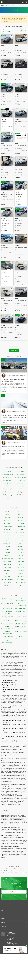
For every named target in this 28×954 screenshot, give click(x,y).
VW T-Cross (7, 570)
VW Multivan (7, 561)
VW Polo (20, 564)
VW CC (21, 529)
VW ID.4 (7, 550)
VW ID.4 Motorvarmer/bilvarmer (7, 627)
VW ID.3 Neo (20, 547)
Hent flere (14, 350)
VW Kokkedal (7, 486)
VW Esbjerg (20, 474)
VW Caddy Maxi (7, 526)
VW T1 (7, 573)
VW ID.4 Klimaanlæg (21, 621)
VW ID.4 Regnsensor (20, 631)
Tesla (12, 873)
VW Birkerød (7, 471)
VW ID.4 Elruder (20, 611)
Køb (2, 914)
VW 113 (7, 511)
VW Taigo (7, 576)
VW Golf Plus (7, 544)
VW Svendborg (7, 495)
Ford (15, 868)
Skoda (2, 873)
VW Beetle (7, 520)
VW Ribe (20, 489)
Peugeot (18, 870)
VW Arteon (20, 517)
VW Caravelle (7, 529)
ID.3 (20, 651)
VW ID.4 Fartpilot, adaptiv (7, 617)
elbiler (14, 752)
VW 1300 (7, 514)
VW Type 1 (7, 585)
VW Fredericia (7, 477)
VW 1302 (20, 514)
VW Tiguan (20, 576)
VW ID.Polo (7, 555)
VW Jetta (20, 555)
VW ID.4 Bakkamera (7, 603)
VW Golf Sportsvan (20, 544)
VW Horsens (20, 483)
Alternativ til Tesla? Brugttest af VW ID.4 (13, 446)
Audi (2, 868)
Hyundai (21, 868)
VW (9, 5)
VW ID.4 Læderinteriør (7, 623)
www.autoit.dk (10, 944)
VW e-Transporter (20, 535)
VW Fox (7, 541)
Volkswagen (7, 651)
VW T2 (21, 573)
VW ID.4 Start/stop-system (7, 637)
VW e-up (7, 538)
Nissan (12, 870)
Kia (25, 868)
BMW (6, 868)
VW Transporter (20, 582)
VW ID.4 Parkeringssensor (7, 632)
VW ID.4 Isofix (7, 621)
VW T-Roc (21, 570)
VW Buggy (7, 523)
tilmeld (14, 895)
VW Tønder (20, 495)
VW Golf (20, 541)
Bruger (3, 918)
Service (3, 922)
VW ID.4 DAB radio (20, 608)
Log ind (24, 2)
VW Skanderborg (7, 492)
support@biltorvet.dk (12, 943)
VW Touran (7, 582)
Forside (2, 5)
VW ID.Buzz (20, 552)
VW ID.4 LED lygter (20, 623)
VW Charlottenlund (7, 474)
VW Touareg (20, 579)
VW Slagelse (20, 492)
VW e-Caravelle (20, 532)
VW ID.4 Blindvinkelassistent (21, 604)
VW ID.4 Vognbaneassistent (21, 637)
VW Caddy (21, 523)
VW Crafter (7, 532)
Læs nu (3, 391)
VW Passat (21, 561)
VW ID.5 (20, 550)
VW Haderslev (21, 480)
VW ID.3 (7, 547)
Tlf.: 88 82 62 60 (10, 939)
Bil (6, 5)
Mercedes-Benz (5, 870)
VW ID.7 (7, 552)
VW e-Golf (7, 535)
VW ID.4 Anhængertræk (20, 599)
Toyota (17, 873)
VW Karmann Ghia (7, 558)
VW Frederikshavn (20, 477)
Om (2, 910)
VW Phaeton (7, 564)
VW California (21, 526)
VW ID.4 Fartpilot (21, 616)
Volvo (22, 873)
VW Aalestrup (7, 498)
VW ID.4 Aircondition (7, 599)
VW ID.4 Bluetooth (7, 608)
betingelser (7, 888)
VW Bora (20, 520)
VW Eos (20, 538)
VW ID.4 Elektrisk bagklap (7, 612)
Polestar (24, 870)
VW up (21, 585)
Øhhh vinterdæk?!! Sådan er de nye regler (14, 415)
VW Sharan (20, 567)
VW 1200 (20, 511)
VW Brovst (21, 471)
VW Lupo (20, 558)
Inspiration (3, 926)
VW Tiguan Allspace (7, 579)
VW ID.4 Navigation (21, 626)
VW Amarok (7, 517)
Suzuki (7, 873)
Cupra (11, 868)
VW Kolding (20, 486)
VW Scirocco (7, 567)
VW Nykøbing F (7, 489)
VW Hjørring (7, 483)
